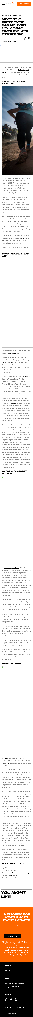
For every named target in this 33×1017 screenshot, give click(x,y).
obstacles (13, 403)
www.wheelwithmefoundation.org (18, 873)
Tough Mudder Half (13, 353)
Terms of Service (25, 943)
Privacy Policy (12, 943)
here (12, 950)
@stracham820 (13, 875)
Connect (8, 965)
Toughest (25, 376)
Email (16, 925)
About (7, 978)
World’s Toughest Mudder (11, 568)
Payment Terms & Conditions (14, 983)
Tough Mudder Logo (10, 3)
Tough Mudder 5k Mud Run (14, 987)
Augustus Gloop (7, 362)
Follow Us (8, 994)
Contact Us (8, 970)
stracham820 (12, 878)
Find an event (24, 4)
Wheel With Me (6, 758)
